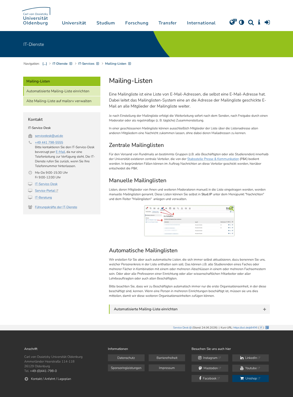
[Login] (267, 23)
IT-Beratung (43, 197)
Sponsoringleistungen (126, 368)
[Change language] (232, 23)
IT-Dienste (33, 44)
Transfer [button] (168, 23)
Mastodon (210, 368)
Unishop (251, 378)
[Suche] (251, 23)
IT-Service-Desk (46, 184)
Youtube (250, 368)
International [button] (201, 23)
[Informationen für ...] (259, 23)
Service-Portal (45, 190)
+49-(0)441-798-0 (43, 371)
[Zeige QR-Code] (267, 327)
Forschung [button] (136, 23)
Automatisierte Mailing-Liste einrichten (57, 91)
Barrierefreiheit (167, 358)
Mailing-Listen (38, 81)
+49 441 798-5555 (49, 142)
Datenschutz (126, 358)
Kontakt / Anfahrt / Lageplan (51, 379)
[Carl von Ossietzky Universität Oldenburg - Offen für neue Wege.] (36, 15)
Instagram (209, 358)
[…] (44, 63)
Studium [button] (106, 23)
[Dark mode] (241, 23)
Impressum (167, 368)
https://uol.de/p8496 (245, 328)
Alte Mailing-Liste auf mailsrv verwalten (59, 101)
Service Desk (181, 328)
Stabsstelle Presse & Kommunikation (213, 159)
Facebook (209, 378)
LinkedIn (250, 358)
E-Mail (60, 152)
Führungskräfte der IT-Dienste (56, 207)
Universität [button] (74, 23)
